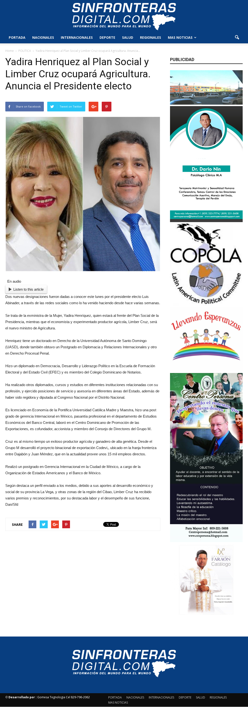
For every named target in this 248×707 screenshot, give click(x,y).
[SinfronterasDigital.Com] (124, 16)
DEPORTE (107, 37)
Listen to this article (28, 289)
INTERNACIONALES (77, 37)
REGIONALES (150, 37)
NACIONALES (43, 37)
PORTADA (17, 37)
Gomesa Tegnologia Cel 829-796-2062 (49, 697)
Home (9, 51)
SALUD (127, 37)
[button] (237, 37)
